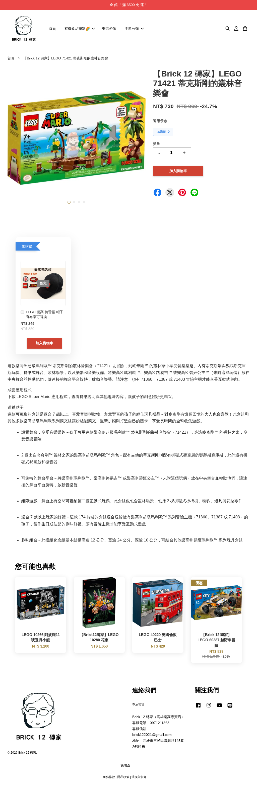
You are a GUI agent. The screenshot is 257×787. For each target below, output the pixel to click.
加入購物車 (44, 343)
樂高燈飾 (109, 29)
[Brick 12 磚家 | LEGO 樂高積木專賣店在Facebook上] (198, 708)
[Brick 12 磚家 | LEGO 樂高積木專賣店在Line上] (229, 708)
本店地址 (138, 704)
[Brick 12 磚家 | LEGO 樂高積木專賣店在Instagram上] (208, 708)
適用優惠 (160, 121)
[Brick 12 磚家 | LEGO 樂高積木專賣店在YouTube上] (219, 708)
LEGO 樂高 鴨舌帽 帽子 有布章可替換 (44, 314)
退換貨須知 (139, 777)
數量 (156, 144)
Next (139, 139)
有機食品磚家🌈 (77, 29)
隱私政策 (123, 777)
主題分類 (132, 29)
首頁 (52, 29)
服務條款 (109, 777)
